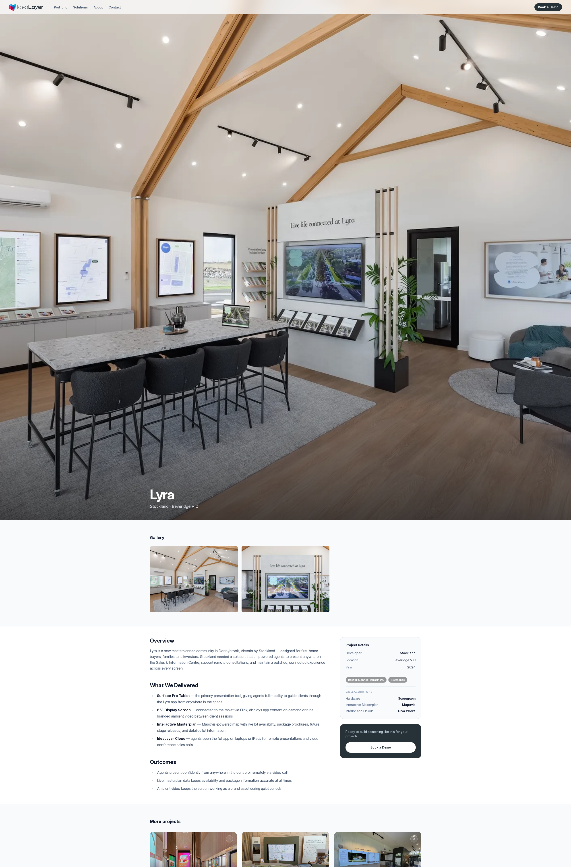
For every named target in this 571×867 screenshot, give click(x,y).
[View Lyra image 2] (286, 579)
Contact (115, 7)
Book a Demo (548, 7)
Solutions (80, 7)
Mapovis (409, 705)
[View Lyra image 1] (194, 579)
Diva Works (407, 711)
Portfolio (60, 7)
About (98, 7)
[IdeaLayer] (26, 7)
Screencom (407, 698)
